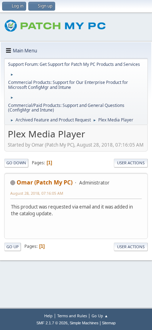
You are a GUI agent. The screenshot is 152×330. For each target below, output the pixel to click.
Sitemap (109, 323)
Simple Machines (84, 323)
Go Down (16, 162)
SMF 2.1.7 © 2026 (52, 323)
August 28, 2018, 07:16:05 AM (36, 193)
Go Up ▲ (100, 315)
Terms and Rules (72, 315)
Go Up (12, 246)
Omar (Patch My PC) (44, 182)
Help (48, 315)
